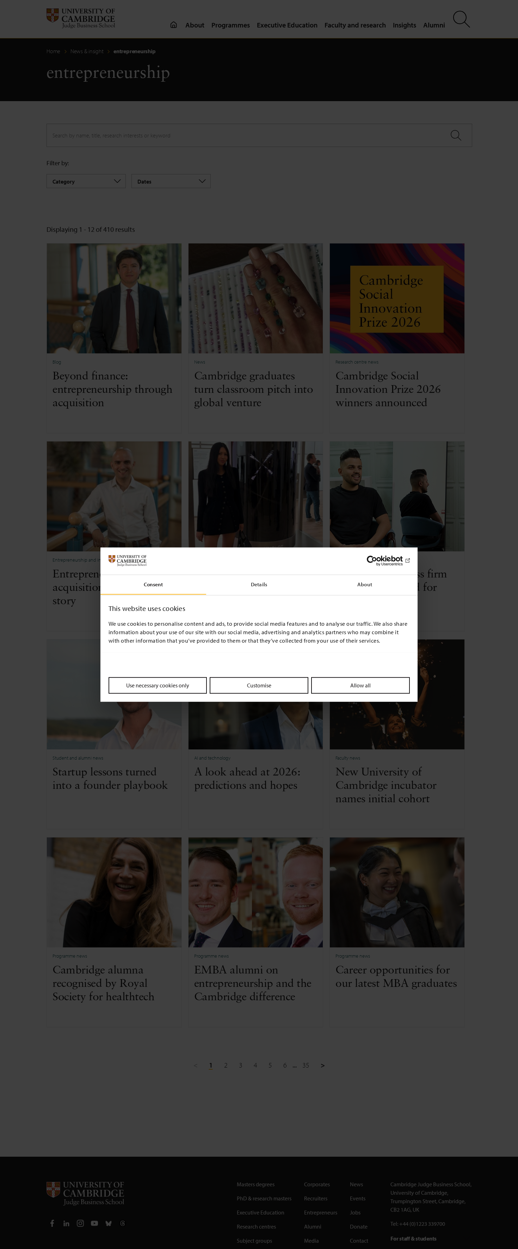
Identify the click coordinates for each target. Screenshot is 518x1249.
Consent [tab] (153, 584)
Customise (259, 684)
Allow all (360, 684)
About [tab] (364, 584)
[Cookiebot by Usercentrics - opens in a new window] (379, 561)
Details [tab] (259, 584)
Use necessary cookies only (157, 684)
